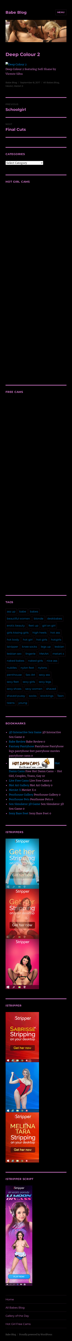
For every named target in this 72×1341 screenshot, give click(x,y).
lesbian (59, 646)
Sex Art (30, 674)
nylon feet (27, 667)
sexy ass (44, 674)
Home (10, 1299)
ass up (11, 611)
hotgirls (56, 639)
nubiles (12, 667)
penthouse (14, 674)
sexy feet (13, 681)
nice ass (52, 660)
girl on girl (48, 625)
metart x (58, 653)
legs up (46, 646)
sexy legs (45, 681)
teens (11, 702)
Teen (60, 695)
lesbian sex (14, 653)
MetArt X (18, 86)
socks (33, 695)
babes (34, 611)
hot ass (55, 632)
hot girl (27, 639)
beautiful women (18, 618)
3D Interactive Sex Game (25, 732)
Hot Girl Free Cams (18, 1324)
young (22, 702)
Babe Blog (16, 12)
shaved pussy (16, 695)
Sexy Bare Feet (18, 813)
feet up (33, 625)
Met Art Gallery (19, 785)
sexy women (33, 688)
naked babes (15, 660)
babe (22, 611)
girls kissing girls (18, 632)
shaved (51, 688)
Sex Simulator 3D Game (24, 804)
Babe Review (17, 741)
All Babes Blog (51, 82)
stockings (46, 695)
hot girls (41, 639)
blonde (38, 618)
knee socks (29, 646)
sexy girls (29, 681)
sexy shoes (14, 688)
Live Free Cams (19, 780)
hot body (13, 639)
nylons (42, 667)
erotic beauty (16, 625)
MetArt (9, 86)
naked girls (35, 660)
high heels (39, 632)
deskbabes (54, 618)
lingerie (30, 653)
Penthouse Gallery (21, 794)
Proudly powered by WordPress (35, 1334)
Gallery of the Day (17, 1315)
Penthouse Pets (19, 799)
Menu (61, 12)
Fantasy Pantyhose (21, 746)
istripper (12, 646)
